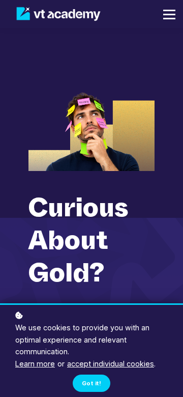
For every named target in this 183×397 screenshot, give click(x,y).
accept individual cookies (110, 363)
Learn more (35, 363)
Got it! (91, 383)
